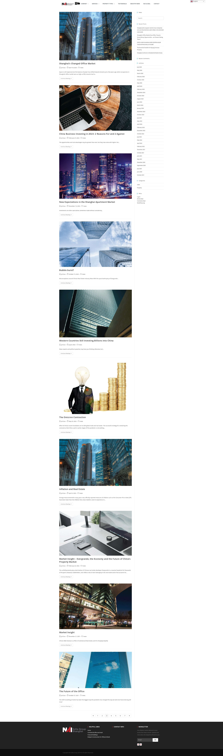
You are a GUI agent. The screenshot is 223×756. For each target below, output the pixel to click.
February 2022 (141, 146)
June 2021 (139, 156)
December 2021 (141, 149)
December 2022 (141, 130)
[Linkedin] (138, 744)
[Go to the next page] (129, 715)
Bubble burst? (66, 270)
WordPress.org (141, 203)
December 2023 (141, 111)
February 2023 (141, 127)
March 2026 (140, 73)
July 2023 (139, 118)
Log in (138, 197)
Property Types (108, 3)
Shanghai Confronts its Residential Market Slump (149, 53)
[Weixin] (141, 744)
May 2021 (139, 159)
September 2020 (141, 165)
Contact (156, 3)
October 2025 (140, 80)
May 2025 (139, 83)
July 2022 (139, 137)
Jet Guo (63, 67)
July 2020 (139, 168)
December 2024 (141, 92)
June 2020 (139, 172)
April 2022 (139, 143)
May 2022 (139, 140)
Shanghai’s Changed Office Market (77, 63)
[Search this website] (150, 18)
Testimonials (122, 3)
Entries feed (140, 199)
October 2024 (140, 95)
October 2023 (140, 114)
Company (84, 3)
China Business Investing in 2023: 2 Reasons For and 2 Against (91, 133)
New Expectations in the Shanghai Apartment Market (87, 201)
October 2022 (140, 134)
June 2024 (139, 102)
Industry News (135, 3)
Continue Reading (67, 78)
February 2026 (141, 76)
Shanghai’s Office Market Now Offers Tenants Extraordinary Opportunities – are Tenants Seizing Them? (150, 37)
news (81, 67)
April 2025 (139, 86)
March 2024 (140, 105)
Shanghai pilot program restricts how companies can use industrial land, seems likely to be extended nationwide (150, 30)
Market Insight (66, 632)
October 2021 (140, 153)
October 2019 (140, 175)
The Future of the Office (71, 691)
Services (95, 3)
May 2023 (139, 121)
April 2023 (139, 124)
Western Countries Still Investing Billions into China (86, 340)
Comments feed (141, 201)
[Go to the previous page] (93, 715)
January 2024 (140, 108)
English (195, 1)
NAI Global (146, 3)
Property (139, 188)
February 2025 (141, 89)
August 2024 (140, 99)
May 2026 (139, 70)
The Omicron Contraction (72, 417)
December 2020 (141, 162)
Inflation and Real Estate (72, 489)
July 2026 (139, 67)
